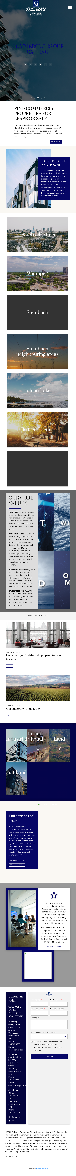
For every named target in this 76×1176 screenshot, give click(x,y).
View (9, 666)
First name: (36, 1000)
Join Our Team (55, 947)
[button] (25, 64)
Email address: (37, 1009)
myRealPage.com (42, 1168)
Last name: (55, 1000)
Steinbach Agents (17, 860)
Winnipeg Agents (16, 865)
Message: (35, 1018)
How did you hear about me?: (43, 1032)
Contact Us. (55, 142)
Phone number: (57, 1009)
